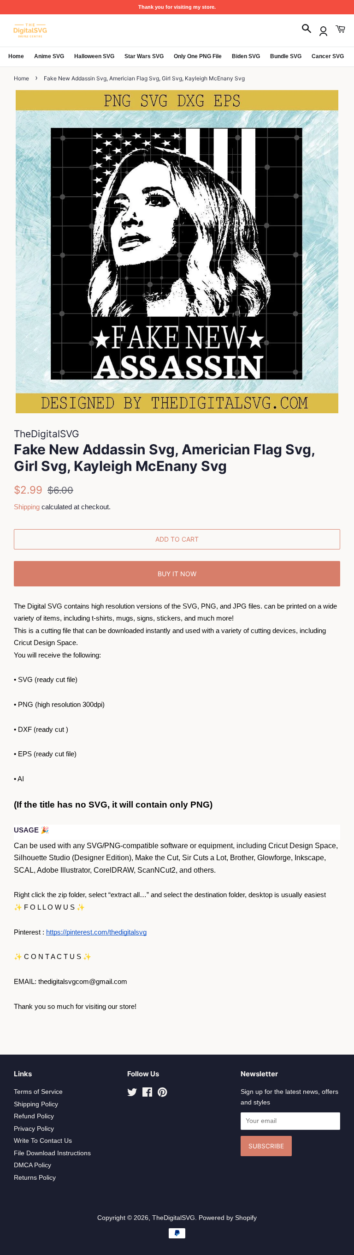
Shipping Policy (36, 1104)
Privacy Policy (34, 1128)
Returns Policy (35, 1177)
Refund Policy (34, 1116)
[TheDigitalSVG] (53, 30)
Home (16, 56)
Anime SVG (49, 56)
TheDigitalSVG (173, 1217)
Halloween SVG (94, 56)
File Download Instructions (52, 1153)
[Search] (306, 29)
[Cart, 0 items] (340, 29)
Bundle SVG (285, 56)
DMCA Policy (32, 1165)
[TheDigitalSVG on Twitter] (132, 1094)
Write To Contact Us (43, 1140)
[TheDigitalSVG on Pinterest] (162, 1094)
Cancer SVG (328, 56)
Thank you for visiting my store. (177, 7)
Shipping (27, 507)
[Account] (323, 29)
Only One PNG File (198, 56)
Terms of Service (38, 1091)
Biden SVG (246, 56)
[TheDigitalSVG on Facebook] (147, 1094)
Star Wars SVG (144, 56)
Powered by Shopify (228, 1217)
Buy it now (177, 574)
